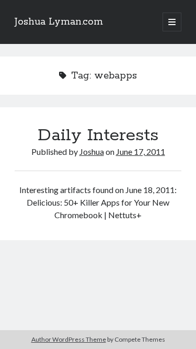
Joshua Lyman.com (59, 22)
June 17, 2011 (140, 151)
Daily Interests (98, 136)
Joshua (91, 151)
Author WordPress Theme (68, 339)
